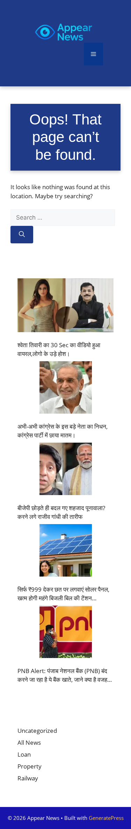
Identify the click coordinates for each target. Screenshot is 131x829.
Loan (24, 754)
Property (29, 766)
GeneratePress (106, 817)
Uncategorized (37, 731)
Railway (27, 778)
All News (29, 742)
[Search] (21, 234)
